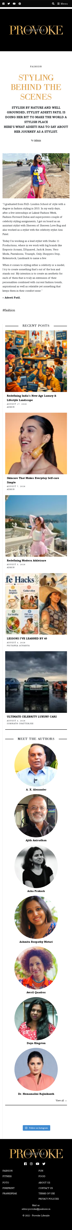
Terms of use (47, 1193)
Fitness (7, 1176)
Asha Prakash (36, 891)
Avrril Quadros (36, 992)
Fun (41, 1170)
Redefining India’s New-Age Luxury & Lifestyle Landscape (31, 398)
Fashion (36, 66)
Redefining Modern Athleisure (26, 560)
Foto (6, 1182)
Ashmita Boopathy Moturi (36, 941)
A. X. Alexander (36, 789)
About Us (44, 1182)
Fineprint (9, 1188)
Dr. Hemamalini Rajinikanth (36, 1093)
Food (42, 1176)
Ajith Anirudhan (36, 840)
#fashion (9, 310)
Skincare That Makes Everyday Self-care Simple (33, 480)
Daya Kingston (36, 1043)
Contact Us (46, 1188)
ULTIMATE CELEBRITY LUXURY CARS (32, 716)
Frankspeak (10, 1193)
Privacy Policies (49, 1198)
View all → (61, 1100)
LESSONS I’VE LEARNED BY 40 (27, 638)
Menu (64, 3)
